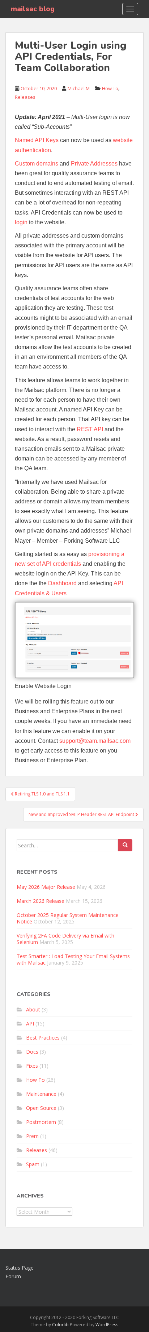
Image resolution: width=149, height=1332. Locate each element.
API (30, 1023)
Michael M (79, 88)
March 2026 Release (40, 900)
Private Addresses (94, 163)
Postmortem (41, 1122)
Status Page (19, 1267)
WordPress (106, 1325)
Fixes (32, 1065)
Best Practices (43, 1037)
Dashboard (62, 583)
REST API (90, 429)
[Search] (125, 845)
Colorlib (60, 1325)
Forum (13, 1276)
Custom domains (36, 163)
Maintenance (41, 1093)
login (21, 222)
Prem (32, 1136)
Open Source (41, 1107)
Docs (32, 1051)
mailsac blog (33, 9)
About (33, 1009)
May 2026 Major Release (46, 886)
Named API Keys (37, 140)
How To (110, 88)
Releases (25, 97)
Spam (32, 1164)
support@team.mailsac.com (95, 741)
